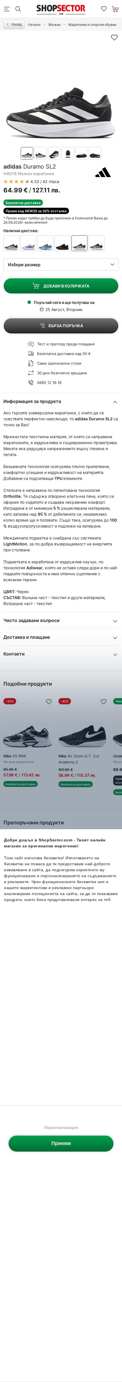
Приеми (61, 1143)
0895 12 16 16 (49, 382)
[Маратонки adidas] (103, 171)
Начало (34, 24)
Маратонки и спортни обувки (92, 24)
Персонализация (61, 1127)
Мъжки (54, 24)
